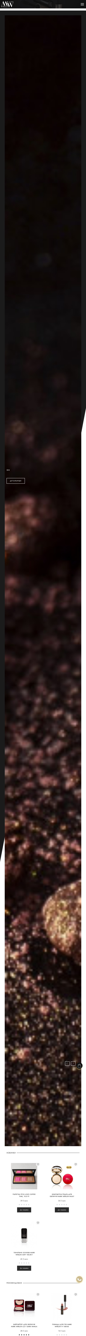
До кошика (24, 1210)
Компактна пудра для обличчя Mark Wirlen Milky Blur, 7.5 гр (62, 1196)
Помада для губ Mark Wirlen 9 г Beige (62, 1325)
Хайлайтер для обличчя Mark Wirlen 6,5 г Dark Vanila (24, 1325)
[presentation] (67, 1063)
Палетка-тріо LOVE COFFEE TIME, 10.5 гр (24, 1195)
